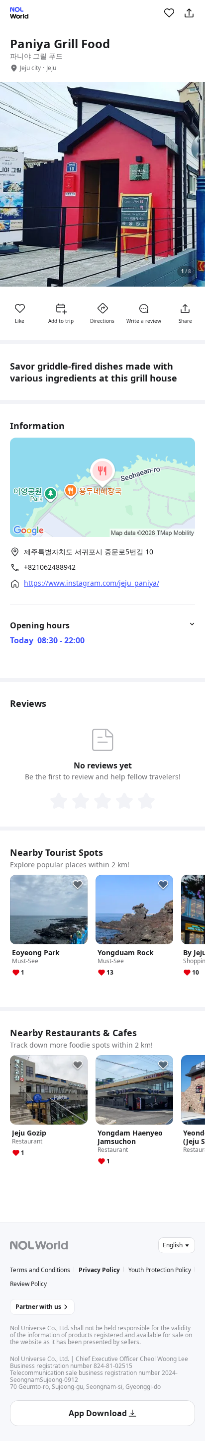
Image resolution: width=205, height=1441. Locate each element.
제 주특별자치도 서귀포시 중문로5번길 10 (88, 551)
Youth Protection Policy (159, 1270)
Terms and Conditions (40, 1270)
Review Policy (28, 1284)
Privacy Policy (99, 1270)
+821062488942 (50, 567)
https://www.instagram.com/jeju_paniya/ (91, 583)
